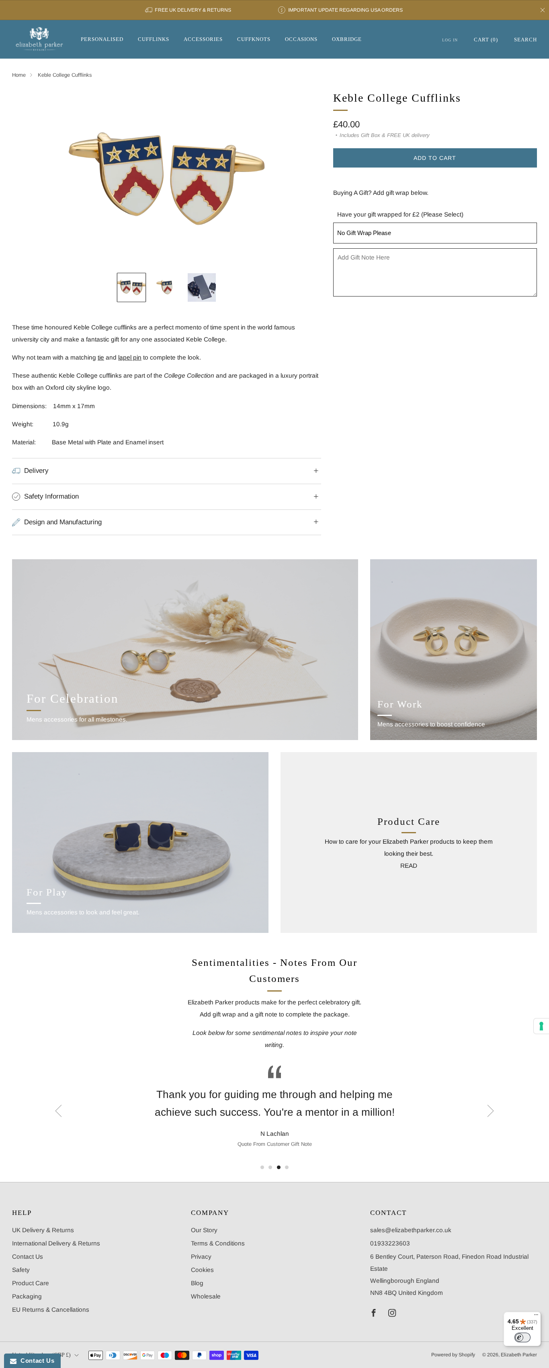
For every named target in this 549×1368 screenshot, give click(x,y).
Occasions (301, 39)
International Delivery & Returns (56, 1243)
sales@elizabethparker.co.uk (410, 1230)
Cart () (486, 40)
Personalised (102, 39)
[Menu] (536, 1316)
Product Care (30, 1283)
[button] (262, 1167)
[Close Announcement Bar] (542, 10)
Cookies (202, 1269)
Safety (21, 1269)
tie (101, 357)
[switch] (522, 1337)
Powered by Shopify (453, 1355)
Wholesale (206, 1296)
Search (525, 40)
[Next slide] (305, 178)
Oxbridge (347, 39)
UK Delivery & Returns (43, 1230)
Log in (450, 40)
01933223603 (390, 1243)
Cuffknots (253, 39)
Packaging (27, 1296)
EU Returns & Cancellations (50, 1309)
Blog (197, 1283)
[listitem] (188, 10)
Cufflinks (153, 39)
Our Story (204, 1230)
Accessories (203, 39)
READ (408, 865)
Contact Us (27, 1256)
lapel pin (129, 357)
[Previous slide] (27, 178)
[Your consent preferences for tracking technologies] (541, 1026)
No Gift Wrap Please (364, 232)
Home (19, 75)
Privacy (201, 1256)
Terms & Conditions (218, 1243)
